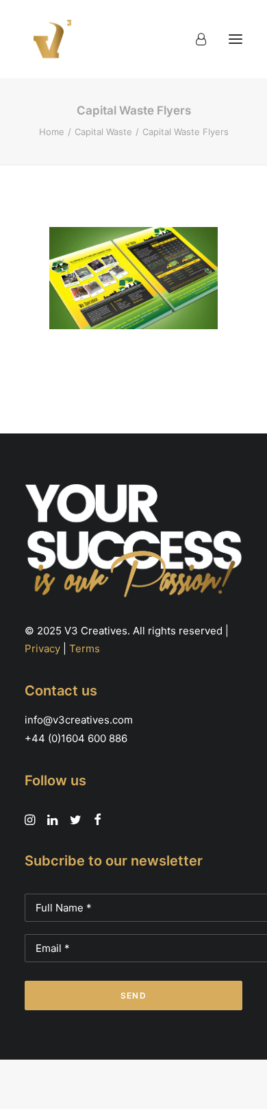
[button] (235, 39)
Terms (84, 648)
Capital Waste (103, 131)
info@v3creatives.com (79, 719)
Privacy (42, 648)
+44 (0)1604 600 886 (76, 738)
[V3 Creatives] (49, 39)
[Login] (194, 39)
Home (51, 131)
